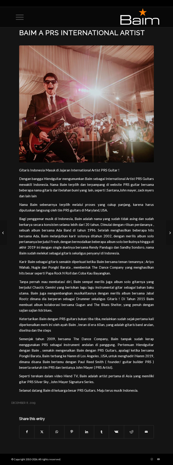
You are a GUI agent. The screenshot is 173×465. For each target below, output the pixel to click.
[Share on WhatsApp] (56, 431)
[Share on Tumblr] (101, 431)
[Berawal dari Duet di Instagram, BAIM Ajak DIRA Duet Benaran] (169, 232)
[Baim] (86, 103)
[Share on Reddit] (131, 431)
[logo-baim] (140, 17)
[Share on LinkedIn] (86, 431)
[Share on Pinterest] (71, 431)
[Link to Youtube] (158, 459)
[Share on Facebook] (26, 431)
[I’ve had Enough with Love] (3, 232)
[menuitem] (17, 17)
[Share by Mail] (146, 431)
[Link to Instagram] (151, 459)
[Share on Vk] (116, 431)
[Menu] (17, 17)
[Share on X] (41, 431)
